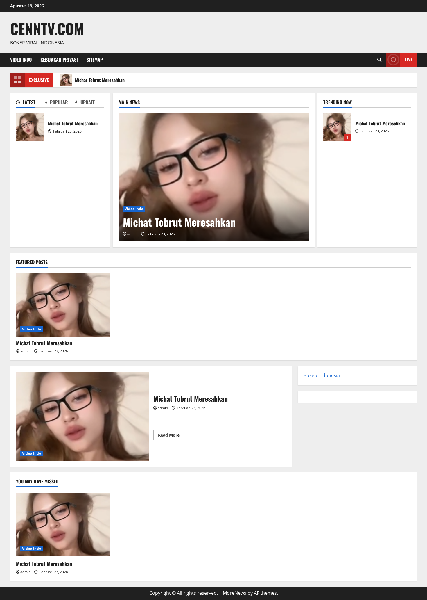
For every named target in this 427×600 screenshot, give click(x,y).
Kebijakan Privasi (59, 59)
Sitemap (95, 59)
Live (408, 59)
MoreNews (234, 593)
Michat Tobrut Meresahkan (100, 79)
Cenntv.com (47, 28)
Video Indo (21, 59)
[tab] (30, 103)
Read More (171, 436)
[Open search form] (379, 59)
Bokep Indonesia (322, 375)
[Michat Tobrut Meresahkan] (214, 177)
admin (132, 234)
